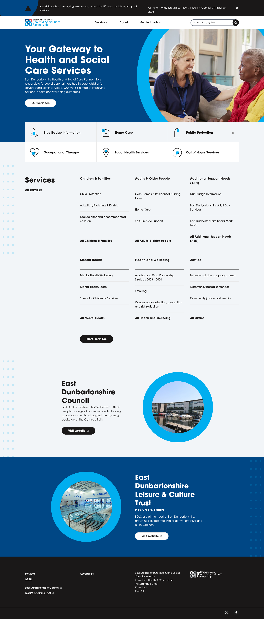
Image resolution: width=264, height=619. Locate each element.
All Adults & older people (153, 241)
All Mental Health (92, 318)
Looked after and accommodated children (103, 219)
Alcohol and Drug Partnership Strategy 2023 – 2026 (154, 277)
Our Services (40, 103)
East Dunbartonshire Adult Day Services (210, 207)
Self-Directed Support (149, 221)
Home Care (143, 210)
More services (96, 339)
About (28, 579)
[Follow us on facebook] (236, 612)
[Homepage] (42, 22)
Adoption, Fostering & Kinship (99, 205)
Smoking (141, 291)
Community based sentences (209, 287)
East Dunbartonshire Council (42, 588)
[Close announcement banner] (237, 8)
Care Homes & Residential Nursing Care (158, 196)
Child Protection (90, 194)
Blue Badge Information (206, 194)
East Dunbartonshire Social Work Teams (211, 223)
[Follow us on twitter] (226, 612)
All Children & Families (96, 241)
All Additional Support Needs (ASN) (210, 239)
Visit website (77, 431)
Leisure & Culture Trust (38, 593)
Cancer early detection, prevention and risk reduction (158, 304)
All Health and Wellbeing (152, 318)
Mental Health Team (93, 287)
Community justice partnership (210, 298)
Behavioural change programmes (213, 275)
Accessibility (87, 574)
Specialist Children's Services (99, 298)
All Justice (197, 318)
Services (30, 574)
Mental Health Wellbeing (96, 275)
